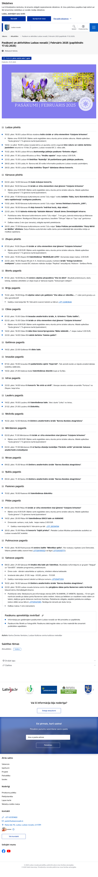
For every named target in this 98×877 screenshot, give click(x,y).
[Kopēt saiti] (42, 615)
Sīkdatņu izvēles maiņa (11, 804)
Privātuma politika (9, 793)
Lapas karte (6, 800)
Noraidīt (14, 19)
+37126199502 (39, 550)
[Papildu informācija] (13, 829)
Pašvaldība (6, 775)
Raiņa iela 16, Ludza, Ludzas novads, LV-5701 (23, 825)
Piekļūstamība (7, 796)
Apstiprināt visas (39, 19)
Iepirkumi (5, 768)
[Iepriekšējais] (5, 689)
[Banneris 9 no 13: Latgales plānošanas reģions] (68, 689)
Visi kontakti (14, 836)
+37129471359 (58, 579)
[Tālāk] (93, 689)
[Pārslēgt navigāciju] (94, 27)
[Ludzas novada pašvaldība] (13, 27)
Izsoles (4, 779)
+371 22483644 (65, 302)
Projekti (5, 772)
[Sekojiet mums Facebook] (3, 851)
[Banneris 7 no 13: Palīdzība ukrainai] (29, 689)
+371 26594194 (52, 526)
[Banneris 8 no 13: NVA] (49, 689)
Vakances (5, 764)
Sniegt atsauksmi (49, 710)
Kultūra (17, 649)
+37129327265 (35, 602)
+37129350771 (59, 550)
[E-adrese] (6, 829)
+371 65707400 (11, 817)
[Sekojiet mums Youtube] (9, 851)
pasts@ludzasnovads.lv (14, 821)
